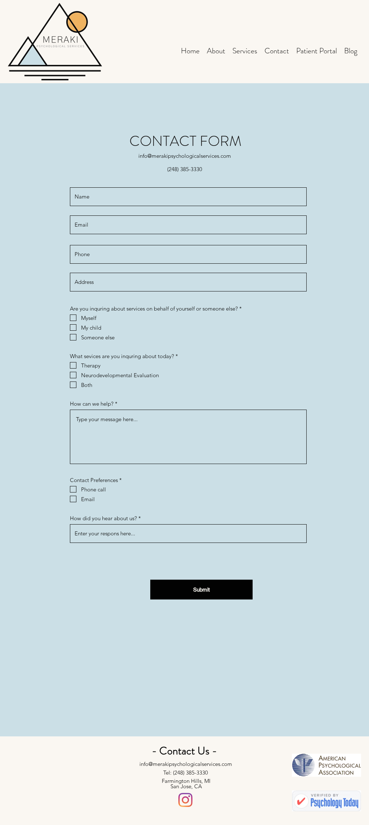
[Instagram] (185, 800)
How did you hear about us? (103, 518)
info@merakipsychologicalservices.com (184, 155)
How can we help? (92, 403)
